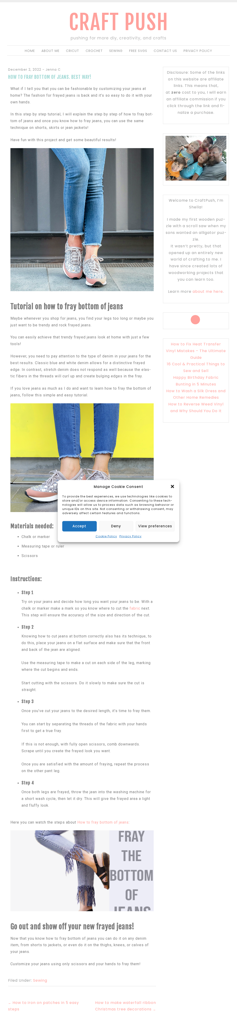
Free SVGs (138, 50)
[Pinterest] (195, 319)
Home (30, 50)
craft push (118, 22)
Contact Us (165, 50)
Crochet (94, 50)
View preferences (155, 526)
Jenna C (53, 69)
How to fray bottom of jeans (103, 822)
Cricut (72, 50)
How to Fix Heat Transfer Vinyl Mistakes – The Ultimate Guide (196, 350)
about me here (208, 291)
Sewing (116, 50)
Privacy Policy (130, 536)
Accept (79, 526)
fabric (135, 608)
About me (50, 50)
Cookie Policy (106, 536)
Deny (116, 526)
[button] (172, 486)
